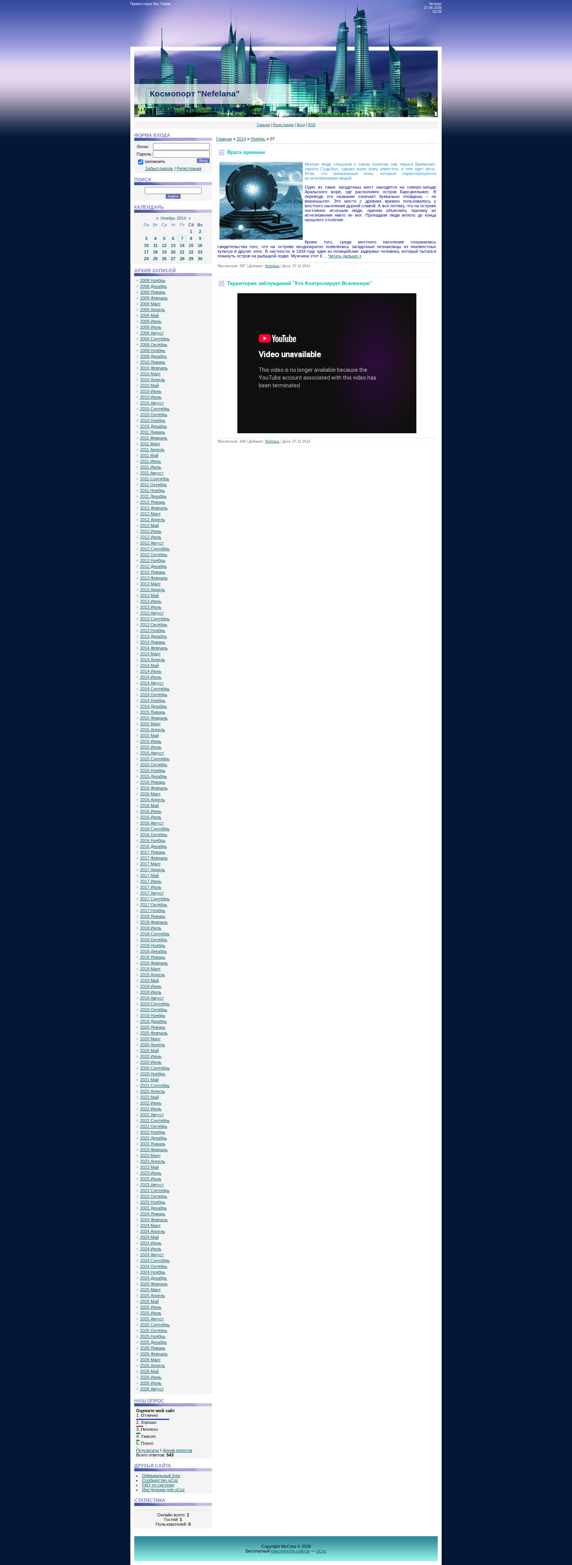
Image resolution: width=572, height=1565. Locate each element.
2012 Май (149, 525)
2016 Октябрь (153, 834)
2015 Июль (150, 747)
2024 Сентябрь (155, 1260)
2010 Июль (150, 397)
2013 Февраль (154, 578)
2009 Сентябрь (155, 338)
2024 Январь (152, 1213)
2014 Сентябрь (155, 688)
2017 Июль (150, 887)
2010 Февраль (154, 368)
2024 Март (150, 1225)
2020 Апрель (152, 1044)
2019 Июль (150, 992)
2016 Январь (152, 782)
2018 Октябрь (153, 939)
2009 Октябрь (153, 344)
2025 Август (152, 1318)
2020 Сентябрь (155, 1068)
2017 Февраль (154, 858)
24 (146, 258)
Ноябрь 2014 (173, 218)
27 (173, 258)
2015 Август (152, 753)
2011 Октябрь (153, 484)
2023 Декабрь (153, 1208)
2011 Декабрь (153, 496)
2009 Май (149, 315)
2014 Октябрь (153, 694)
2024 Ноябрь (152, 1272)
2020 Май (149, 1050)
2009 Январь (152, 292)
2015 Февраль (154, 718)
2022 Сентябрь (155, 1120)
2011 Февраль (153, 438)
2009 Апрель (152, 309)
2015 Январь (152, 712)
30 (200, 258)
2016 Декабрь (153, 846)
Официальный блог (161, 1475)
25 (155, 258)
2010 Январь (152, 362)
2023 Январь (152, 1143)
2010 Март (150, 373)
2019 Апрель (152, 974)
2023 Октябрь (153, 1196)
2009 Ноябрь (152, 350)
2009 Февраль (154, 298)
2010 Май (149, 385)
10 (146, 245)
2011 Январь (152, 432)
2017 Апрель (152, 869)
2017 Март (150, 863)
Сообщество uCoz (160, 1480)
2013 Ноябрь (152, 630)
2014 (241, 139)
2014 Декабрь (153, 706)
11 (155, 245)
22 (191, 252)
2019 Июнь (150, 986)
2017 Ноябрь (152, 910)
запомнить (154, 161)
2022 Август (152, 1114)
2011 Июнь (150, 461)
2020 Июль (150, 1062)
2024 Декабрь (153, 1278)
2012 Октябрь (153, 554)
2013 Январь (152, 572)
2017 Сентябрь (155, 898)
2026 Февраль (154, 1353)
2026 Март (150, 1359)
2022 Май (149, 1097)
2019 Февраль (154, 963)
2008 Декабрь (153, 286)
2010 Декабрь (153, 426)
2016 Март (150, 793)
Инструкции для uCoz (163, 1489)
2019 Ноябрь (152, 1015)
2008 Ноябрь (152, 280)
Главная (263, 125)
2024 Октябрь (153, 1266)
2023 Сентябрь (155, 1190)
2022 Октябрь (153, 1126)
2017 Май (149, 875)
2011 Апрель (152, 449)
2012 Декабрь (153, 566)
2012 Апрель (152, 519)
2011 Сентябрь (154, 478)
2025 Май (149, 1301)
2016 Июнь (150, 811)
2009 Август (152, 333)
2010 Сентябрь (155, 408)
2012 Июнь (150, 531)
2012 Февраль (154, 508)
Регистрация (283, 125)
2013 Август (152, 613)
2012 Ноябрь (152, 560)
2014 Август (152, 683)
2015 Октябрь (153, 764)
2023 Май (149, 1167)
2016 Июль (150, 817)
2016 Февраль (154, 788)
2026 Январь (152, 1348)
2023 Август (152, 1184)
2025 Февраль (154, 1283)
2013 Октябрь (153, 624)
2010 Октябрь (153, 414)
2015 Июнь (150, 741)
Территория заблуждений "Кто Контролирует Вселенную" (299, 283)
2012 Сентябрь (155, 548)
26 (164, 258)
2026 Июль (150, 1383)
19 (164, 252)
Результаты (147, 1450)
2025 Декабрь (153, 1342)
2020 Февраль (154, 1033)
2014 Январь (152, 642)
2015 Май (149, 735)
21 (182, 252)
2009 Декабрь (153, 356)
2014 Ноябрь (152, 700)
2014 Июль (150, 677)
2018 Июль (150, 928)
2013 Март (150, 583)
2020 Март (150, 1038)
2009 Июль (150, 327)
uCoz (321, 1551)
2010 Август (152, 403)
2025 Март (150, 1289)
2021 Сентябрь (155, 1085)
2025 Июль (150, 1313)
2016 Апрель (152, 799)
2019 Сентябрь (155, 1003)
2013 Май (149, 595)
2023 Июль (150, 1178)
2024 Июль (150, 1248)
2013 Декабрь (153, 636)
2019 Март (150, 968)
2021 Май (149, 1079)
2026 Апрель (152, 1365)
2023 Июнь (150, 1173)
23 (200, 252)
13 (173, 245)
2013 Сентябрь (155, 618)
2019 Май (149, 980)
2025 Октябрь (153, 1330)
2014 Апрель (152, 659)
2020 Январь (152, 1027)
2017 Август (152, 893)
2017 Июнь (150, 881)
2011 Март (150, 443)
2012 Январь (152, 502)
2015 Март (150, 723)
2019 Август (152, 998)
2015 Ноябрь (152, 770)
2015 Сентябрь (155, 758)
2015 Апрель (152, 729)
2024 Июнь (150, 1243)
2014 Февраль (154, 648)
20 (173, 252)
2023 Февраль (154, 1149)
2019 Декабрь (153, 1021)
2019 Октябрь (153, 1009)
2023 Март (150, 1155)
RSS (312, 125)
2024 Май (149, 1237)
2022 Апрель (152, 1091)
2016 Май (149, 805)
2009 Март (150, 303)
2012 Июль (150, 537)
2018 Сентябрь (155, 933)
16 (200, 245)
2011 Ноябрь (152, 490)
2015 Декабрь (153, 776)
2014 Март (150, 653)
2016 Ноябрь (152, 840)
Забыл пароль (159, 168)
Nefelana (272, 266)
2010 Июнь (150, 391)
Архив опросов (177, 1450)
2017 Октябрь (153, 904)
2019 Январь (152, 957)
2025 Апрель (152, 1295)
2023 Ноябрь (152, 1202)
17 (146, 252)
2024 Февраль (154, 1219)
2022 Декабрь (153, 1138)
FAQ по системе (158, 1485)
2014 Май (149, 665)
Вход (301, 125)
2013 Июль (150, 607)
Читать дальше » (344, 256)
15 (191, 245)
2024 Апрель (152, 1231)
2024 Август (152, 1254)
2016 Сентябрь (155, 828)
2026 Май (149, 1371)
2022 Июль (150, 1108)
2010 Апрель (152, 379)
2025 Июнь (150, 1307)
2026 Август (152, 1388)
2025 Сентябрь (155, 1324)
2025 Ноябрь (152, 1336)
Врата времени (246, 152)
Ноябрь (258, 139)
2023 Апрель (152, 1161)
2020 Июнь (150, 1056)
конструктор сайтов (290, 1551)
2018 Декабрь (153, 951)
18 (155, 252)
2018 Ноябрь (152, 945)
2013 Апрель (152, 589)
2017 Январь (152, 852)
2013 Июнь (150, 601)
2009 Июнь (150, 321)
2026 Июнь (150, 1377)
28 (182, 258)
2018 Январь (152, 916)
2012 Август (152, 543)
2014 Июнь (150, 671)
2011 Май (149, 455)
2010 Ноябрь (152, 420)
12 (164, 245)
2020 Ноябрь (152, 1073)
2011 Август (151, 473)
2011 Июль (150, 467)
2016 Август (152, 823)
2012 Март (150, 513)
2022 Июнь (150, 1103)
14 (182, 245)
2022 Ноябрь (152, 1132)
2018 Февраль (154, 922)
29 (191, 258)
